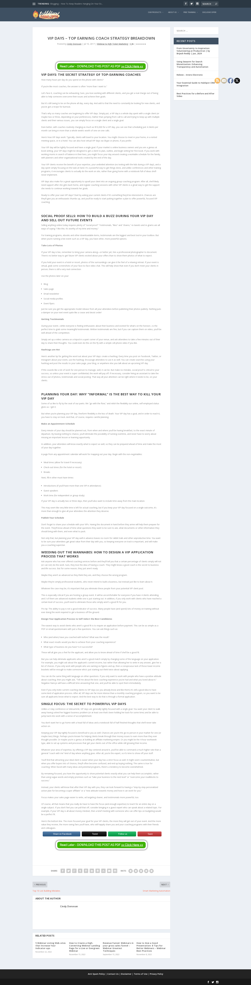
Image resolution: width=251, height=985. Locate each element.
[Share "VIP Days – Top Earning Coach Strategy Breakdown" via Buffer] (98, 871)
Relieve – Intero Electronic (190, 74)
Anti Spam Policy (96, 974)
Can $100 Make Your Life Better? (65, 3)
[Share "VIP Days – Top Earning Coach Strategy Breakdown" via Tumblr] (80, 871)
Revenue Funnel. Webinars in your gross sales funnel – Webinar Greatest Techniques (118, 947)
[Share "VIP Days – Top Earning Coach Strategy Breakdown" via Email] (109, 871)
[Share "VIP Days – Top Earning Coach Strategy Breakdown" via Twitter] (68, 871)
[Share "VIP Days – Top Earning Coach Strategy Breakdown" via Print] (115, 871)
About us (172, 12)
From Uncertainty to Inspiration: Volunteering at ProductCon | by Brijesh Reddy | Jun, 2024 (193, 51)
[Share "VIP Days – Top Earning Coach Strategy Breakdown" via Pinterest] (86, 871)
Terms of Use (140, 974)
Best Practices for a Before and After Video (195, 94)
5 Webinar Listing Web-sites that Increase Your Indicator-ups (50, 946)
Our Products (154, 12)
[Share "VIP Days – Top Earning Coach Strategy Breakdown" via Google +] (74, 871)
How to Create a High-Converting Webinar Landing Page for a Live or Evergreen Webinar (84, 947)
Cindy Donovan (74, 44)
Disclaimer (126, 974)
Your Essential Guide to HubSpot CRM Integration (196, 84)
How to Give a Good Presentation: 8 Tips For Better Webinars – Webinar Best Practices (151, 947)
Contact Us (113, 974)
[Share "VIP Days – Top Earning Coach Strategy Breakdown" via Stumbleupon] (103, 871)
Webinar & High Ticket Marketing (112, 44)
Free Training (189, 12)
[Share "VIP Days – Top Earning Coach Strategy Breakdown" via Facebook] (63, 871)
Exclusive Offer (209, 12)
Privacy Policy (156, 974)
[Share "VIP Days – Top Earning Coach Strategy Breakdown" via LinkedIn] (92, 871)
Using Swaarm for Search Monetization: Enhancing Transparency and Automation (192, 64)
